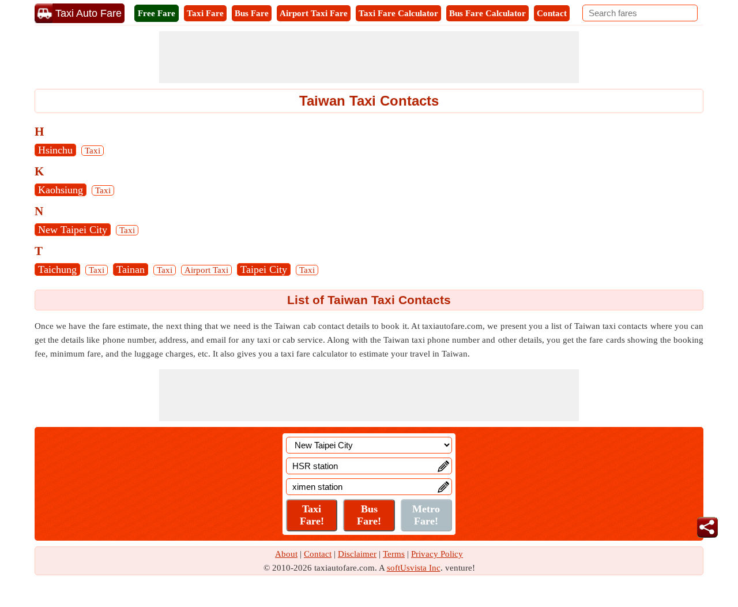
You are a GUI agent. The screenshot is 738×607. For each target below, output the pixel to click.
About (286, 554)
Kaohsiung (60, 190)
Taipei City (263, 269)
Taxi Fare (205, 13)
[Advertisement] (369, 57)
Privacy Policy (437, 554)
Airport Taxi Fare (314, 13)
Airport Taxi (206, 270)
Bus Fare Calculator (487, 13)
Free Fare (156, 13)
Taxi (92, 150)
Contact (552, 13)
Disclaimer (357, 554)
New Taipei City (72, 229)
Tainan (130, 269)
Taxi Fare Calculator (398, 13)
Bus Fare (252, 13)
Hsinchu (55, 150)
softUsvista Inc (413, 567)
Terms (394, 554)
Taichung (57, 269)
